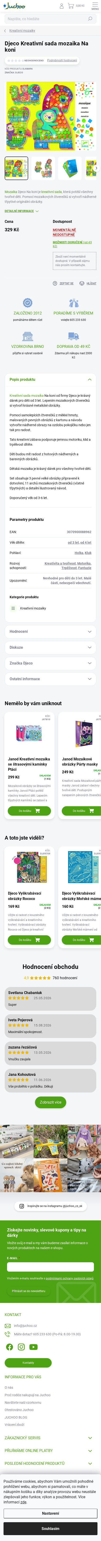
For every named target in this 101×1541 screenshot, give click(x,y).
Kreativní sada (20, 395)
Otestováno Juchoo (19, 1410)
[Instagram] (20, 1346)
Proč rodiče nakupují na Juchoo (27, 1395)
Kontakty (28, 1362)
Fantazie (84, 568)
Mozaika (11, 192)
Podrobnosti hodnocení (62, 60)
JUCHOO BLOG (16, 1417)
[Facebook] (9, 1346)
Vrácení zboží (14, 1425)
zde (23, 1502)
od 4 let (85, 542)
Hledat (90, 18)
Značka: (14, 72)
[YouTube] (33, 1346)
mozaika (37, 395)
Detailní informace (19, 211)
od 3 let (73, 542)
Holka (79, 553)
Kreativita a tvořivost (60, 563)
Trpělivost (69, 568)
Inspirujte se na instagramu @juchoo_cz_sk (54, 1206)
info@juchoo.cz (25, 1326)
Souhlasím (50, 1528)
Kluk (88, 553)
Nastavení (50, 1513)
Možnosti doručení (72, 244)
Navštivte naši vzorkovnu (23, 1402)
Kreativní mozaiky (33, 608)
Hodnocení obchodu (50, 966)
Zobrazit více (50, 1102)
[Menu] (95, 6)
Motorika (84, 563)
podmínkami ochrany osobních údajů (69, 1278)
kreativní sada (51, 192)
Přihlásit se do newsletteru (28, 1291)
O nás (9, 1387)
